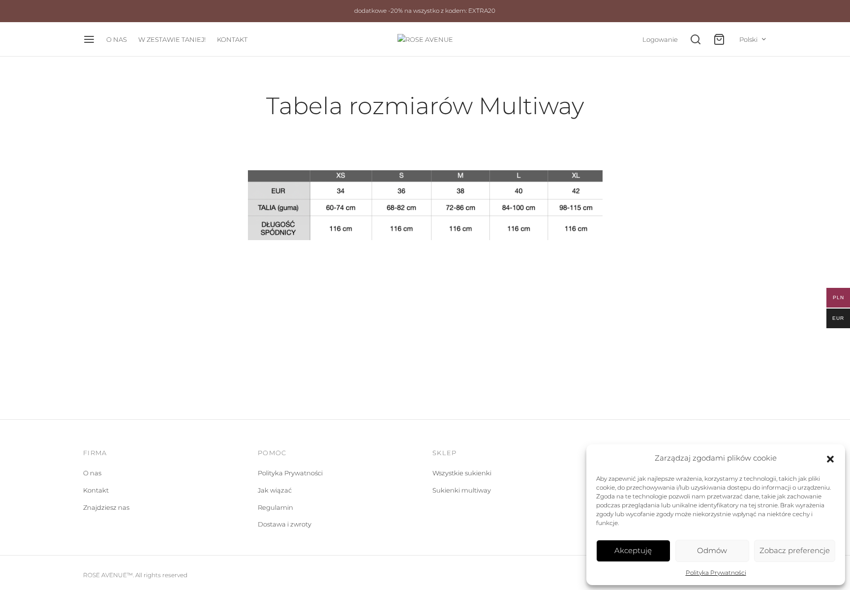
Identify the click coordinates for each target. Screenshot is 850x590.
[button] (830, 458)
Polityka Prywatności (716, 572)
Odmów (712, 550)
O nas (92, 473)
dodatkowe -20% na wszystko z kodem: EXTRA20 (424, 10)
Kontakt (96, 490)
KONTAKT (232, 39)
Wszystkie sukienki (461, 473)
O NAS (116, 39)
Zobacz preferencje (794, 550)
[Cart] (719, 39)
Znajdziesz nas (106, 507)
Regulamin (275, 507)
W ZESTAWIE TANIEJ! (172, 39)
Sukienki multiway (461, 490)
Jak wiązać (275, 490)
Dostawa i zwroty (284, 524)
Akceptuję (633, 550)
